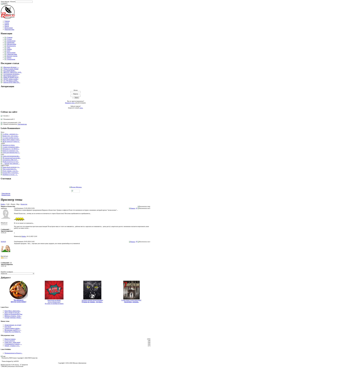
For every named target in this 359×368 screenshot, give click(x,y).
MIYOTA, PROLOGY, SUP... (12, 72)
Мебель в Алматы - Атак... (12, 316)
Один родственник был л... (11, 152)
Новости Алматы (10, 339)
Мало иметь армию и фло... (11, 139)
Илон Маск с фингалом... (12, 311)
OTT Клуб (7, 326)
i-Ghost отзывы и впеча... (12, 328)
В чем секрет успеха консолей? (131, 301)
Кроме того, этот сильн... (11, 136)
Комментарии (6, 195)
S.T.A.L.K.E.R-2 (9, 340)
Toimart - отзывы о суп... (12, 346)
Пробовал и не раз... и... (10, 174)
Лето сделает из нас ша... (12, 312)
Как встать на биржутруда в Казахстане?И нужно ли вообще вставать (54, 301)
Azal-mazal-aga (22, 124)
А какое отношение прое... (11, 147)
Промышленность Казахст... (13, 353)
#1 (136, 208)
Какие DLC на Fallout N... (12, 331)
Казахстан (24, 204)
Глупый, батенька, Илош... (12, 317)
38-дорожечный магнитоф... (11, 158)
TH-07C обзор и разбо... (11, 79)
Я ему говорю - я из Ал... (11, 171)
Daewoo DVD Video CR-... (11, 82)
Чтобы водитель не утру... (11, 162)
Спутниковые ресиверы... (11, 74)
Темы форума (6, 193)
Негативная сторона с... (11, 75)
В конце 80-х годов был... (11, 173)
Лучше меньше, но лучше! (12, 325)
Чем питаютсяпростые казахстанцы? (18, 300)
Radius (3, 204)
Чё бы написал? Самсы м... (11, 141)
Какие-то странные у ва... (11, 150)
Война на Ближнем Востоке (13, 314)
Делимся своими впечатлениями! (92, 301)
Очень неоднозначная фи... (11, 156)
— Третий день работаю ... (11, 163)
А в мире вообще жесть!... (11, 138)
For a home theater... (9, 70)
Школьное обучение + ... (11, 67)
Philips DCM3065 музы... (11, 77)
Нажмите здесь (70, 103)
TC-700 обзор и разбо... (10, 80)
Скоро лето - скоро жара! (12, 342)
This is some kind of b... (10, 169)
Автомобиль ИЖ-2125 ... (10, 160)
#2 (136, 241)
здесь (81, 108)
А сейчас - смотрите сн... (10, 134)
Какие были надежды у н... (11, 167)
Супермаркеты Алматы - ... (13, 344)
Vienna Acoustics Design (10, 69)
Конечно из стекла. (9, 145)
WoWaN (3, 241)
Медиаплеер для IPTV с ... (12, 330)
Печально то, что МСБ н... (11, 149)
